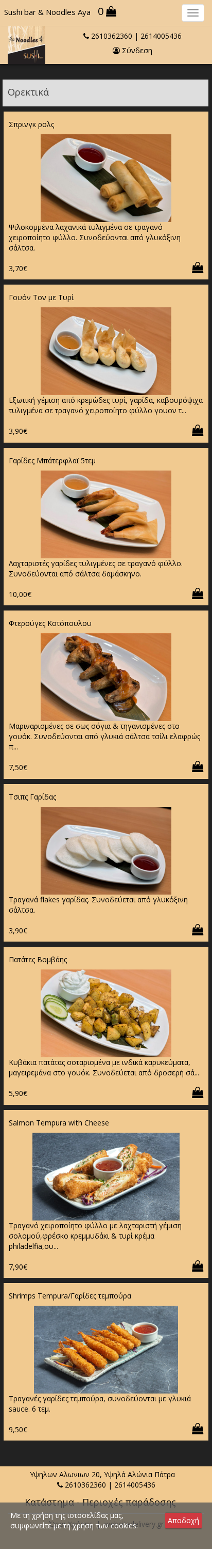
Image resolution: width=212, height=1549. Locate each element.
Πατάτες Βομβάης (38, 959)
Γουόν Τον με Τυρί (41, 297)
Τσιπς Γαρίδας (32, 797)
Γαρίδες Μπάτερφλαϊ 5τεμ (52, 460)
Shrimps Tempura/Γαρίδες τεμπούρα (70, 1296)
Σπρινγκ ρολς (31, 124)
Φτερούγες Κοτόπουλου (50, 623)
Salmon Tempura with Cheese (59, 1123)
